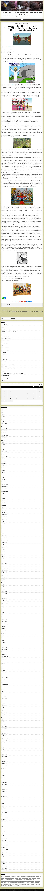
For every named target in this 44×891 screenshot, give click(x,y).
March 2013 (3, 779)
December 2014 (4, 731)
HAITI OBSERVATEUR (5, 338)
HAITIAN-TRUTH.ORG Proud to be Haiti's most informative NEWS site (22, 13)
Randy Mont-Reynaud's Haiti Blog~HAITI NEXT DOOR (12, 373)
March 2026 (3, 421)
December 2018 (4, 623)
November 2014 (4, 733)
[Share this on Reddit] (23, 301)
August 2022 (4, 521)
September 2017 (4, 656)
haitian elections (31, 881)
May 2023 (3, 500)
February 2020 (4, 591)
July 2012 (3, 798)
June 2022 (3, 526)
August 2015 (4, 712)
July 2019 (3, 607)
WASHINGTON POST (5, 380)
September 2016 (4, 684)
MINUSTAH (3, 361)
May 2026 (3, 416)
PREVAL (3, 371)
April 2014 (3, 749)
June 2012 (3, 800)
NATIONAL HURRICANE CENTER (7, 364)
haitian (26, 881)
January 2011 (4, 840)
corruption (12, 878)
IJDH (2, 345)
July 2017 (3, 661)
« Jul (2, 403)
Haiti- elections (31, 879)
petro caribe (33, 884)
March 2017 (3, 670)
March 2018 (3, 642)
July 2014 (3, 742)
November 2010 (4, 845)
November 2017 (4, 651)
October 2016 (4, 682)
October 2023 (4, 488)
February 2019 (4, 619)
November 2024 (4, 458)
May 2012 (3, 803)
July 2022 (3, 523)
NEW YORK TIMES (5, 366)
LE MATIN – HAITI (5, 347)
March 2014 (3, 752)
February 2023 (4, 507)
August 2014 (4, 740)
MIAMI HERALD (4, 359)
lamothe (3, 884)
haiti (6, 879)
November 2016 (4, 679)
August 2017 (4, 658)
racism (12, 885)
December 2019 (4, 596)
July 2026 (3, 412)
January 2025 (4, 454)
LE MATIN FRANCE (5, 350)
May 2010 (3, 859)
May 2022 (3, 528)
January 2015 (4, 728)
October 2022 (4, 516)
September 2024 (4, 463)
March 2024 (3, 477)
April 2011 (3, 833)
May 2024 (3, 472)
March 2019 (3, 616)
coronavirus (7, 878)
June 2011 (3, 828)
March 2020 (3, 589)
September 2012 (4, 793)
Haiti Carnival (37, 881)
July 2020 (3, 579)
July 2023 (3, 495)
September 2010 (4, 849)
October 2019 (4, 600)
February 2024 (4, 479)
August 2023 (4, 493)
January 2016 (4, 700)
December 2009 (4, 870)
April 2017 (3, 668)
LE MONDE (3, 352)
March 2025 (3, 449)
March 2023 (3, 505)
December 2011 (4, 814)
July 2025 (3, 440)
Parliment (28, 884)
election (38, 878)
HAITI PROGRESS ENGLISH (6, 340)
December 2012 (4, 786)
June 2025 (3, 442)
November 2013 (4, 761)
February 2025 (4, 451)
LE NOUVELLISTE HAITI (6, 354)
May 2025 (3, 444)
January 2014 (4, 756)
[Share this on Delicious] (31, 301)
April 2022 (3, 530)
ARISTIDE (3, 326)
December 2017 (4, 649)
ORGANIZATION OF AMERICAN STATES (9, 368)
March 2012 (3, 807)
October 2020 (4, 572)
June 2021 (3, 554)
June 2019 (3, 610)
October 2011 (4, 819)
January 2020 (4, 593)
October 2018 (4, 628)
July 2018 (3, 635)
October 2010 (4, 847)
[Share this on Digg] (27, 301)
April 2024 (3, 474)
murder (24, 884)
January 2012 (4, 812)
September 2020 (4, 575)
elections (3, 879)
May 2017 (3, 665)
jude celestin (37, 882)
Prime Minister (7, 885)
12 (22, 393)
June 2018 (3, 637)
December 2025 (4, 428)
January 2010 (4, 868)
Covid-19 (16, 878)
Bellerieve (18, 876)
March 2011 (3, 835)
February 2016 (4, 698)
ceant (33, 876)
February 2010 (4, 866)
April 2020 (3, 586)
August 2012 (4, 796)
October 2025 (4, 433)
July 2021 (3, 551)
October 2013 (4, 763)
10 (10, 393)
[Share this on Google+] (19, 301)
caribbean (26, 876)
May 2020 (3, 584)
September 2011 (4, 821)
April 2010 (3, 861)
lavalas (13, 884)
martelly (16, 884)
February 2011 (4, 838)
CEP (35, 876)
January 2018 (4, 647)
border (22, 876)
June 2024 (3, 470)
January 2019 (4, 621)
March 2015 (3, 724)
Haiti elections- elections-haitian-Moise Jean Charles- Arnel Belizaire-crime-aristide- (20, 882)
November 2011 (4, 817)
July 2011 (3, 826)
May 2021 (3, 556)
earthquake (34, 878)
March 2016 (3, 696)
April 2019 (3, 614)
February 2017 (4, 672)
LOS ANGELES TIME (5, 357)
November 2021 (4, 542)
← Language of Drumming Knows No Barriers (10, 310)
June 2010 (3, 856)
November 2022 (4, 514)
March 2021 (3, 561)
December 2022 (4, 512)
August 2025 (4, 437)
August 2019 (4, 605)
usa (14, 885)
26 (22, 398)
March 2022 (3, 533)
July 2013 (3, 770)
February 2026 (4, 423)
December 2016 (4, 677)
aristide (6, 876)
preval (3, 885)
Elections (26, 23)
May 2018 (3, 640)
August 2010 (4, 852)
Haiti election (4, 882)
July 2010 (3, 854)
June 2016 (3, 689)
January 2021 (4, 565)
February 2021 (4, 563)
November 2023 (4, 486)
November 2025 (4, 430)
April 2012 (3, 805)
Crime (20, 878)
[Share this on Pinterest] (21, 301)
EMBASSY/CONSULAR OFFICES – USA (8, 331)
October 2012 (4, 791)
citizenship (39, 876)
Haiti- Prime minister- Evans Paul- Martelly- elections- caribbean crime (13, 881)
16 (4, 396)
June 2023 (3, 498)
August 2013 (4, 768)
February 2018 (4, 644)
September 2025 (4, 435)
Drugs (30, 878)
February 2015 (4, 726)
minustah (20, 884)
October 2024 (4, 461)
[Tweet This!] (15, 301)
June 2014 (3, 745)
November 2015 (4, 705)
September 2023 (4, 491)
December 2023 (4, 484)
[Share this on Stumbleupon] (25, 301)
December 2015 (4, 703)
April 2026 (3, 419)
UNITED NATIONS (5, 375)
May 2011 (3, 831)
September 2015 (4, 710)
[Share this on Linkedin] (29, 301)
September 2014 (4, 738)
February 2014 (4, 754)
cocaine (3, 878)
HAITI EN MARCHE (5, 336)
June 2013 (3, 772)
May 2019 (3, 612)
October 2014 (4, 735)
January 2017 (4, 675)
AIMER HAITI (4, 324)
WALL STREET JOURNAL (6, 378)
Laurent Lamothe (8, 884)
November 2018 (4, 626)
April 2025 (3, 447)
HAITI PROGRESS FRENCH (6, 343)
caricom (30, 876)
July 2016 (3, 686)
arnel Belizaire (13, 876)
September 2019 (4, 603)
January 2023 (4, 509)
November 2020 (4, 570)
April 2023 (3, 502)
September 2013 (4, 765)
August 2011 (4, 824)
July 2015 (3, 714)
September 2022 (4, 519)
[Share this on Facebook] (17, 301)
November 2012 (4, 789)
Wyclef (17, 885)
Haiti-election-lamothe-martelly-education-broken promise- (18, 879)
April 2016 (3, 693)
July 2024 (3, 467)
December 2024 (4, 456)
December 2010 (4, 842)
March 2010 (3, 863)
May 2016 (3, 691)
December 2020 (4, 568)
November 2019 (4, 598)
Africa (3, 876)
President (37, 884)
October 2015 (4, 707)
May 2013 (3, 775)
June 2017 (3, 663)
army (9, 876)
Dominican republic (25, 878)
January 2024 (4, 481)
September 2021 (4, 547)
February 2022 (4, 535)
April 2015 (3, 721)
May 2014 (3, 747)
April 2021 (3, 558)
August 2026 (4, 409)
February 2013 (4, 782)
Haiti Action (3, 333)
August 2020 (4, 577)
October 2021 (4, 544)
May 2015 (3, 719)
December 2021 (4, 540)
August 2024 (4, 465)
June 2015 (3, 717)
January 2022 (4, 537)
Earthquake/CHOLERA (20, 23)
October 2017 (4, 654)
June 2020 (3, 582)
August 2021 (4, 549)
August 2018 (4, 633)
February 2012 (4, 810)
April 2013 (3, 777)
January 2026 (4, 426)
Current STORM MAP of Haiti (7, 329)
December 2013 (4, 758)
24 (10, 398)
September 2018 (4, 630)
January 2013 (4, 784)
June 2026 (3, 414)
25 (16, 398)
